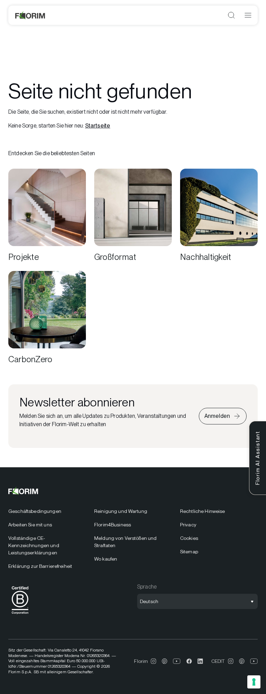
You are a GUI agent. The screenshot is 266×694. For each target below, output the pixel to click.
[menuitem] (47, 511)
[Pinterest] (164, 661)
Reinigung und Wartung (120, 511)
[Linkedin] (200, 661)
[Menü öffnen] (248, 15)
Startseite (97, 125)
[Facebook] (189, 661)
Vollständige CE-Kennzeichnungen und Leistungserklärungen (33, 545)
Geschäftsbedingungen (34, 511)
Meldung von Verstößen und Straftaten (125, 541)
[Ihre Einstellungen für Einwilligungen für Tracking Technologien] (253, 681)
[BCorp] (20, 615)
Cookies (189, 538)
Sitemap (189, 551)
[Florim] (30, 15)
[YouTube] (177, 661)
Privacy (188, 524)
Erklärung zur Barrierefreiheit (40, 566)
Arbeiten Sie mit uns (30, 524)
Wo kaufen (105, 559)
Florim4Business (112, 524)
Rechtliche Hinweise (202, 511)
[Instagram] (153, 661)
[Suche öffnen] (231, 15)
